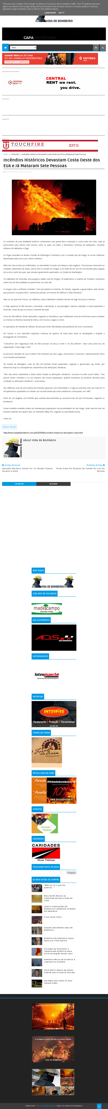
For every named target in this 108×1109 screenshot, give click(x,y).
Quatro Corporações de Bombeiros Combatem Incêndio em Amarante (60, 909)
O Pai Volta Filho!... (53, 917)
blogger (53, 484)
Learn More (50, 13)
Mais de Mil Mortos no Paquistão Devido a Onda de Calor (58, 898)
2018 (55, 1106)
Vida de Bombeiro (44, 1106)
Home (5, 154)
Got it (61, 13)
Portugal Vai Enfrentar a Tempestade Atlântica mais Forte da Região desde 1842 (58, 951)
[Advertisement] (50, 106)
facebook (19, 484)
